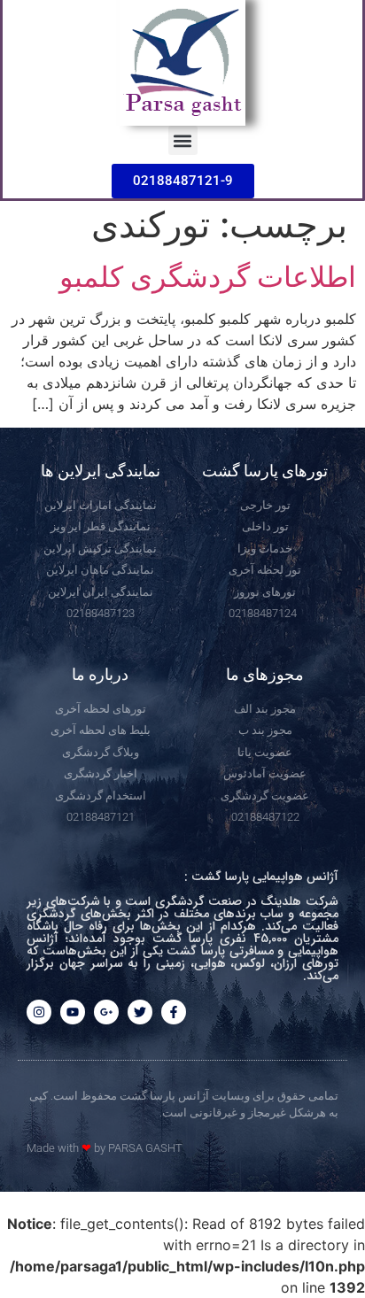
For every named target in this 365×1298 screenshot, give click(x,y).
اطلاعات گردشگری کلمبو (207, 276)
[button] (183, 140)
